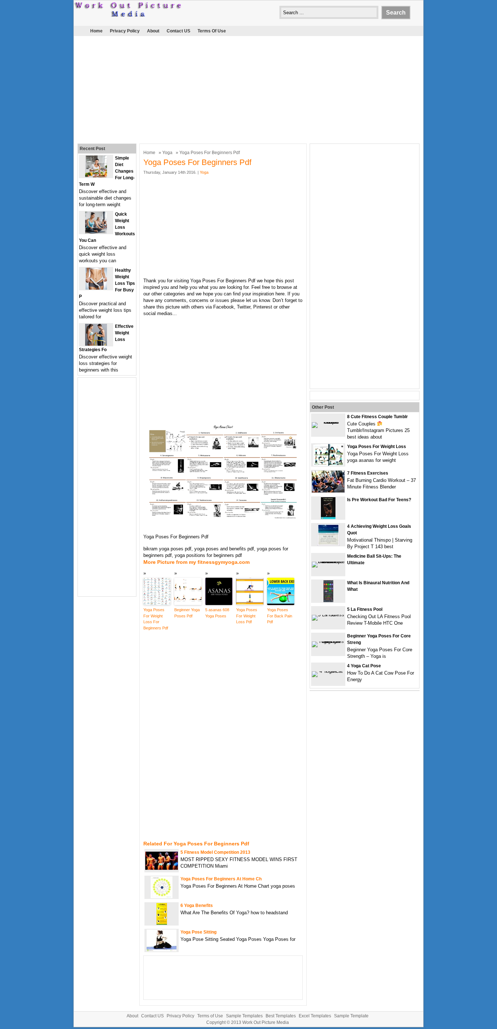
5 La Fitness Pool (364, 609)
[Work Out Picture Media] (128, 15)
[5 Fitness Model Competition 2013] (161, 868)
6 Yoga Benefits (196, 905)
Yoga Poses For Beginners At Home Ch (221, 878)
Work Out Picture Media (265, 1022)
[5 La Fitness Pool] (328, 614)
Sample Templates (244, 1015)
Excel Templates (315, 1015)
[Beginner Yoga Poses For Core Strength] (328, 641)
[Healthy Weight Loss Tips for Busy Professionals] (96, 288)
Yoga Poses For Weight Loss (376, 446)
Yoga (167, 152)
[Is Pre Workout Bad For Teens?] (328, 517)
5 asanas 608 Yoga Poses (217, 613)
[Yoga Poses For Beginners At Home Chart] (161, 896)
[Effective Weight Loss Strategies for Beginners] (96, 344)
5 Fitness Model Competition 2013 (215, 852)
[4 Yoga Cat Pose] (328, 671)
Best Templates (281, 1015)
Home (96, 31)
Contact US (178, 31)
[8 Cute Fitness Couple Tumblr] (328, 422)
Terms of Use (212, 31)
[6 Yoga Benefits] (161, 923)
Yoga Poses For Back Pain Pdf (279, 616)
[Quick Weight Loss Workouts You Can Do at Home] (96, 232)
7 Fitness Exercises (367, 473)
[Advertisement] (248, 89)
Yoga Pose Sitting (198, 932)
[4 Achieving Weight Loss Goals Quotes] (328, 544)
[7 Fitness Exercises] (328, 491)
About (153, 31)
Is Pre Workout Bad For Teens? (379, 499)
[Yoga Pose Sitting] (161, 950)
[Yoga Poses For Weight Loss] (328, 464)
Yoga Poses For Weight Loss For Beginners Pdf (155, 619)
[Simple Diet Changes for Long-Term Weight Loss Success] (96, 175)
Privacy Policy (125, 31)
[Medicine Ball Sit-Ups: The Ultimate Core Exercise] (328, 561)
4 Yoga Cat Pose (364, 665)
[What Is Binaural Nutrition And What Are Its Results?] (328, 600)
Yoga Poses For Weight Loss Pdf (246, 616)
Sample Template (351, 1015)
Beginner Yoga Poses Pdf (187, 613)
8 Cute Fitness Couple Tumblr (377, 416)
